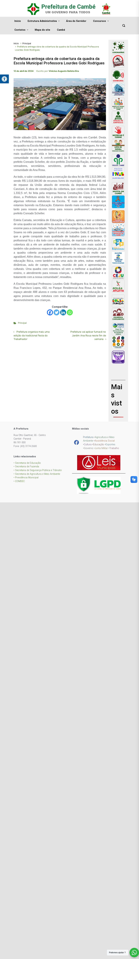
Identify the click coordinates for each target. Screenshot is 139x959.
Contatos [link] (19, 29)
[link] (4, 79)
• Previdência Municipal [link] (26, 477)
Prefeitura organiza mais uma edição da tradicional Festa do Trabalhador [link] (31, 335)
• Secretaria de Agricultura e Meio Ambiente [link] (37, 474)
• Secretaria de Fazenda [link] (26, 466)
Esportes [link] (110, 444)
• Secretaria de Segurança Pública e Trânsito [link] (38, 470)
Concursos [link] (99, 21)
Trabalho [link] (114, 448)
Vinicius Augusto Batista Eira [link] (64, 71)
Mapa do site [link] (42, 29)
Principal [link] (26, 43)
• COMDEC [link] (19, 481)
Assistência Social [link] (105, 440)
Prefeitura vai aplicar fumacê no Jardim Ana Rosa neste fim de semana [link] (88, 335)
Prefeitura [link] (88, 437)
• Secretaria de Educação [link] (27, 463)
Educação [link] (98, 444)
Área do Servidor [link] (76, 21)
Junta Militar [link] (101, 448)
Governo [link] (88, 448)
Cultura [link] (88, 444)
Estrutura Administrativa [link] (42, 21)
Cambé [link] (61, 29)
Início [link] (17, 21)
